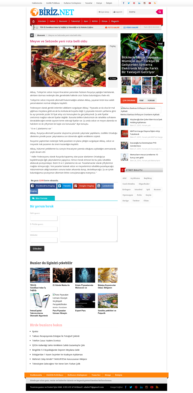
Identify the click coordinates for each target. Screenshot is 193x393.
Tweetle (67, 185)
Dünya (104, 21)
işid (148, 189)
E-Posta (36, 224)
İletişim (109, 3)
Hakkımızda (37, 3)
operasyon (127, 195)
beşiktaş (148, 178)
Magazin (115, 21)
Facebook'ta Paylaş (45, 185)
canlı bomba (128, 183)
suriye (125, 200)
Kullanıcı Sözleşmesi (72, 3)
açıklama (135, 178)
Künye (99, 3)
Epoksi (35, 331)
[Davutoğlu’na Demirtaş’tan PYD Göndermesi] (124, 148)
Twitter (136, 200)
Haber (52, 21)
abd (124, 178)
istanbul (138, 189)
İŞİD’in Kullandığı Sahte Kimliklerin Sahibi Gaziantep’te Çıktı (58, 345)
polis (139, 195)
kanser (157, 189)
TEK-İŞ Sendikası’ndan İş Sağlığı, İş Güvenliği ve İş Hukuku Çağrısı (66, 27)
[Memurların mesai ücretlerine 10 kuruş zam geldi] (124, 160)
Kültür (95, 21)
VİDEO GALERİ (132, 27)
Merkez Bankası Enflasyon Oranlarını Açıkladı (140, 114)
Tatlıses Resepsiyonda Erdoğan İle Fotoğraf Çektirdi (55, 336)
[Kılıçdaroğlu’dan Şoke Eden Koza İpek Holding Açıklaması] (124, 125)
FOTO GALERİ (113, 27)
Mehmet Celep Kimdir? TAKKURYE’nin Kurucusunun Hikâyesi (59, 359)
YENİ (160, 43)
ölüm (146, 200)
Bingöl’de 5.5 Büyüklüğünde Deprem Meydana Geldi (55, 350)
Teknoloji (75, 21)
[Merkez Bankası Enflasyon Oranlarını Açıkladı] (141, 111)
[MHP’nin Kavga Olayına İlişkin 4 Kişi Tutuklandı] (124, 137)
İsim (35, 213)
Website (33, 235)
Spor (86, 21)
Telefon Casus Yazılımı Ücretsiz (46, 340)
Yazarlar (88, 3)
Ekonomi (63, 21)
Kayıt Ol (118, 12)
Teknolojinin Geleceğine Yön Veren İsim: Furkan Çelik (56, 363)
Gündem (42, 21)
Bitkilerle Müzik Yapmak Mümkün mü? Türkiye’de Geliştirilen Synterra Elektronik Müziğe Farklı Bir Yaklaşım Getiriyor (140, 64)
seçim (148, 195)
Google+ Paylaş (86, 185)
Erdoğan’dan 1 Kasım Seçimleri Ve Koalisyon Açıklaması (57, 354)
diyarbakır (144, 183)
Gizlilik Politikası (53, 3)
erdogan (126, 189)
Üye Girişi (104, 12)
